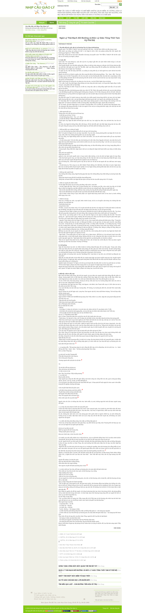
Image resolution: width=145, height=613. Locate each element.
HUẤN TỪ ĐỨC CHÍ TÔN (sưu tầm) (35, 78)
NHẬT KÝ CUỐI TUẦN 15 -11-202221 (36, 49)
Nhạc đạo (102, 18)
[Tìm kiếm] (120, 4)
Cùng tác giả (74, 23)
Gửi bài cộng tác (86, 1)
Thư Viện (76, 18)
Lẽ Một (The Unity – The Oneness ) (35, 63)
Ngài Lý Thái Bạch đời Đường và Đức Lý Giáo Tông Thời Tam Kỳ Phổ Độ (88, 570)
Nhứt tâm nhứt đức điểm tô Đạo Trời (74, 576)
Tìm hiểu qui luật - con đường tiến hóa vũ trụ (78, 584)
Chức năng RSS (42, 30)
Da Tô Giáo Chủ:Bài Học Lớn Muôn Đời (74, 580)
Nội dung (62, 23)
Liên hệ (97, 1)
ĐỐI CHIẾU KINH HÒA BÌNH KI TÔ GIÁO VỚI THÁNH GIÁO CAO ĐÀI (38, 55)
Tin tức (61, 18)
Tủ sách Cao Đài (87, 23)
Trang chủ (60, 1)
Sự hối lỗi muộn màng (31, 72)
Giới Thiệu (85, 18)
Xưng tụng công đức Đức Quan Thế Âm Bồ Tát (78, 566)
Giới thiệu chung (72, 1)
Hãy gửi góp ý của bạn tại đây (103, 600)
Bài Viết (68, 18)
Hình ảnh (93, 18)
